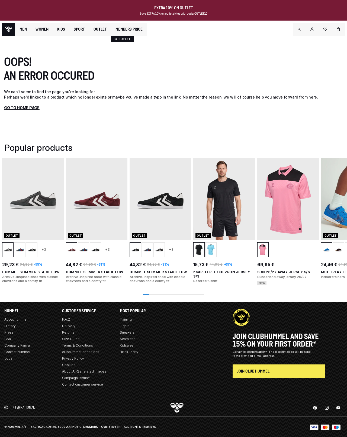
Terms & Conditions (77, 345)
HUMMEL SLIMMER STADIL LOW (31, 272)
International (23, 407)
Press (9, 332)
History (10, 326)
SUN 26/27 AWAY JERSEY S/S (283, 272)
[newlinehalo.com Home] (8, 29)
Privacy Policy (73, 358)
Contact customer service (82, 384)
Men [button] (23, 29)
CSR (7, 339)
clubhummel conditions (80, 352)
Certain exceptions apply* (250, 351)
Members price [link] (129, 29)
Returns (68, 332)
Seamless (128, 339)
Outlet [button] (100, 29)
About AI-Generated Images (84, 371)
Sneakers (127, 332)
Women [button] (42, 29)
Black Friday (129, 352)
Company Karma (17, 345)
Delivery (68, 326)
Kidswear (127, 345)
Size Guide (71, 339)
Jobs (8, 358)
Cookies (68, 365)
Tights (125, 326)
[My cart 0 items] (338, 29)
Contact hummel (17, 352)
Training (126, 319)
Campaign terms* (76, 378)
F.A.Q (66, 319)
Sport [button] (79, 29)
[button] (299, 29)
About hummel (15, 319)
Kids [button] (61, 29)
